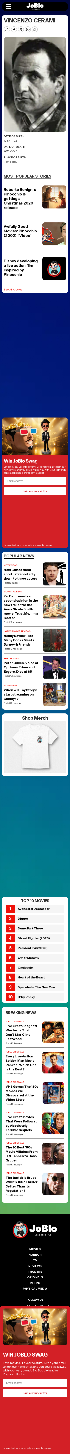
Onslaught (25, 967)
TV (35, 1260)
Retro (35, 1283)
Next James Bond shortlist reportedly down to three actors (20, 574)
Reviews (35, 1266)
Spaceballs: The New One (36, 987)
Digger (23, 918)
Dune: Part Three (30, 928)
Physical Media (35, 1288)
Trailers (35, 1271)
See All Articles (13, 289)
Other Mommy (28, 958)
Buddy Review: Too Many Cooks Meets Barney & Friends (19, 640)
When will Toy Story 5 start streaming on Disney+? (20, 694)
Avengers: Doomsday (34, 909)
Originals (35, 1277)
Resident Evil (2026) (33, 948)
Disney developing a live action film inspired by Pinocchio (21, 268)
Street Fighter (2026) (34, 938)
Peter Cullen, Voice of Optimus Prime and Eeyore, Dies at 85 (21, 667)
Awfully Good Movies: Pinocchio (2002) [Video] (20, 231)
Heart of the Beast (31, 977)
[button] (8, 6)
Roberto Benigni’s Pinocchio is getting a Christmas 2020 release (20, 198)
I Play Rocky (26, 997)
